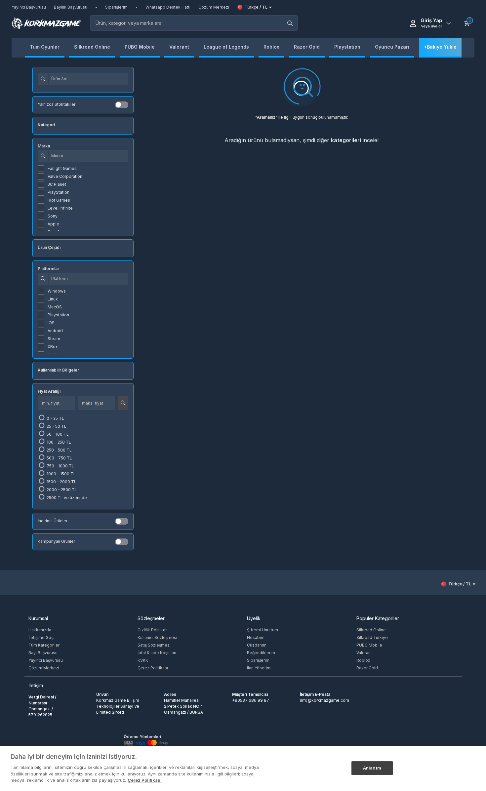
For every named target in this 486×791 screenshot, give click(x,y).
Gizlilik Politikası (153, 629)
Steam (54, 338)
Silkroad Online (371, 629)
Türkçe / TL (256, 7)
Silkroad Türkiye (372, 637)
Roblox (363, 660)
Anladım (372, 767)
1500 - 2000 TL (61, 481)
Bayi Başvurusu (43, 652)
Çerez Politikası (153, 667)
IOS (51, 322)
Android (55, 330)
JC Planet (57, 184)
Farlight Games (62, 168)
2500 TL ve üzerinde (66, 497)
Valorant (364, 652)
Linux (53, 299)
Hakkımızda (39, 629)
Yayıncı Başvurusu (45, 660)
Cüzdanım (256, 645)
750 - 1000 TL (60, 465)
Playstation (58, 314)
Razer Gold (367, 667)
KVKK (143, 660)
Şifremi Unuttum (262, 629)
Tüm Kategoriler (44, 645)
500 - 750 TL (59, 457)
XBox (53, 346)
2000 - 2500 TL (61, 489)
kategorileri (346, 140)
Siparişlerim (258, 660)
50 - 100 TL (57, 434)
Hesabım (255, 637)
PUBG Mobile (369, 645)
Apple (53, 223)
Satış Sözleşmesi (154, 645)
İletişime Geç (41, 637)
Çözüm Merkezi (43, 667)
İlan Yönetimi (259, 667)
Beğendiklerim (261, 652)
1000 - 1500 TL (61, 473)
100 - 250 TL (58, 442)
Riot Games (59, 200)
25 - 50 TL (56, 426)
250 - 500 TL (59, 450)
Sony (53, 216)
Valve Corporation (65, 176)
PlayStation (58, 192)
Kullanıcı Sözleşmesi (157, 637)
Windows (57, 291)
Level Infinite (60, 208)
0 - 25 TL (55, 418)
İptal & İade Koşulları (157, 652)
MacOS (55, 306)
